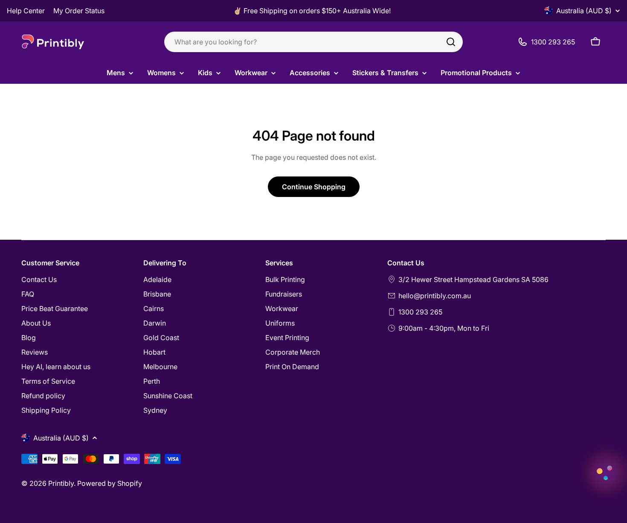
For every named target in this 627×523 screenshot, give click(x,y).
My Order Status (78, 10)
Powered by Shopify (109, 483)
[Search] (451, 42)
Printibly (61, 483)
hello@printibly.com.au (434, 295)
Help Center (26, 10)
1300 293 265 (420, 312)
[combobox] (313, 42)
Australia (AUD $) (584, 10)
